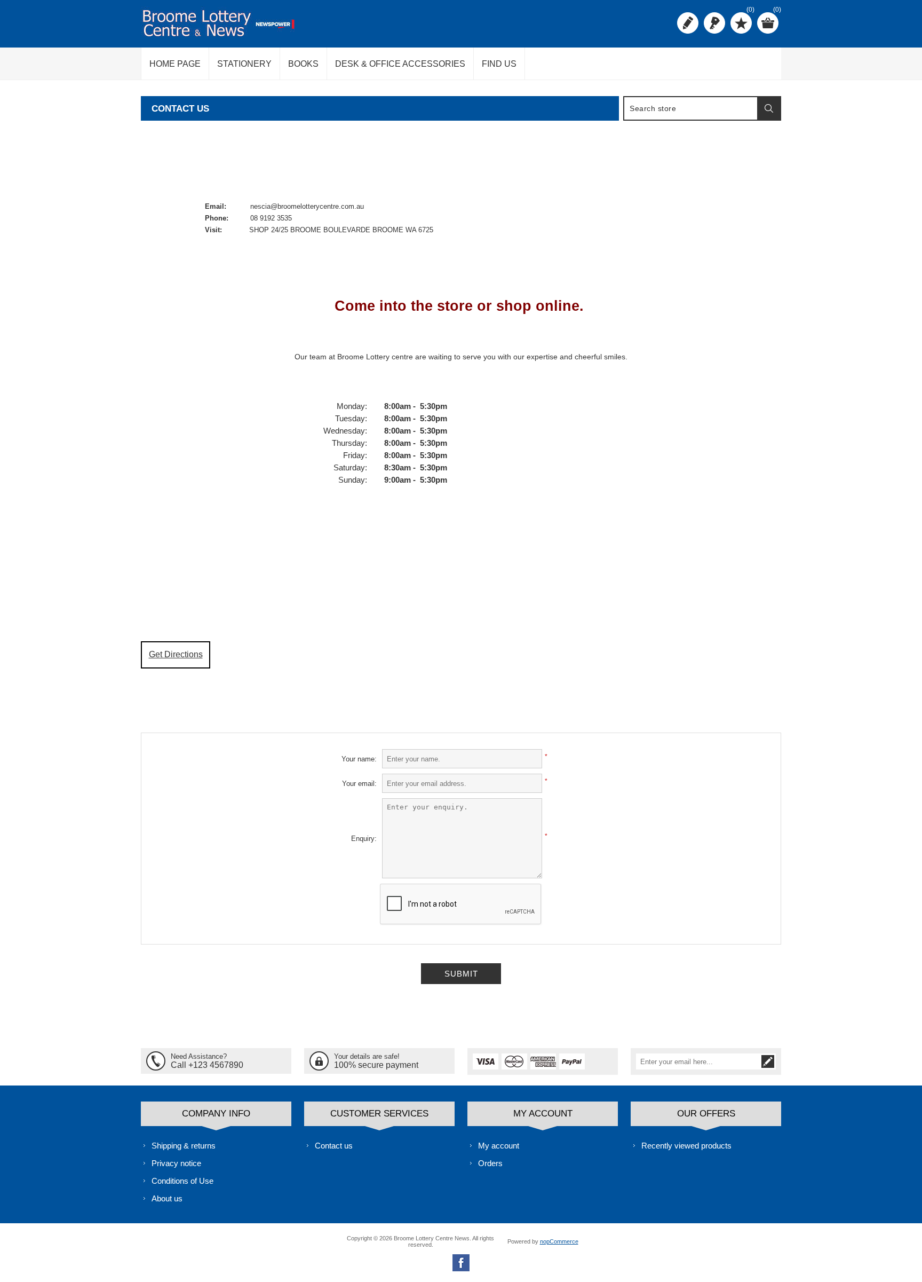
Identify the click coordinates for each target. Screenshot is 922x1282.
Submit (461, 973)
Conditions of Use (182, 1180)
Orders (490, 1163)
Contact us (334, 1145)
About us (167, 1198)
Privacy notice (176, 1163)
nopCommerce (559, 1241)
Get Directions (176, 654)
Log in (714, 23)
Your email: (359, 784)
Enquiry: (364, 839)
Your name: (359, 759)
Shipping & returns (184, 1145)
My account (498, 1145)
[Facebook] (461, 1262)
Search (769, 108)
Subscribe (768, 1061)
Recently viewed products (686, 1145)
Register (687, 23)
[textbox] (691, 108)
